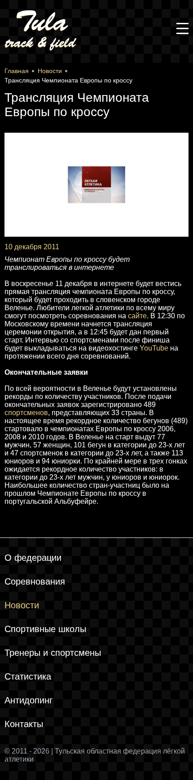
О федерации (32, 558)
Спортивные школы (45, 629)
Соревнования (34, 581)
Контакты (23, 724)
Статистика (27, 676)
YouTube (154, 348)
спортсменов (26, 412)
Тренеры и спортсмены (52, 653)
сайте (137, 316)
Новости (21, 605)
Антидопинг (28, 700)
